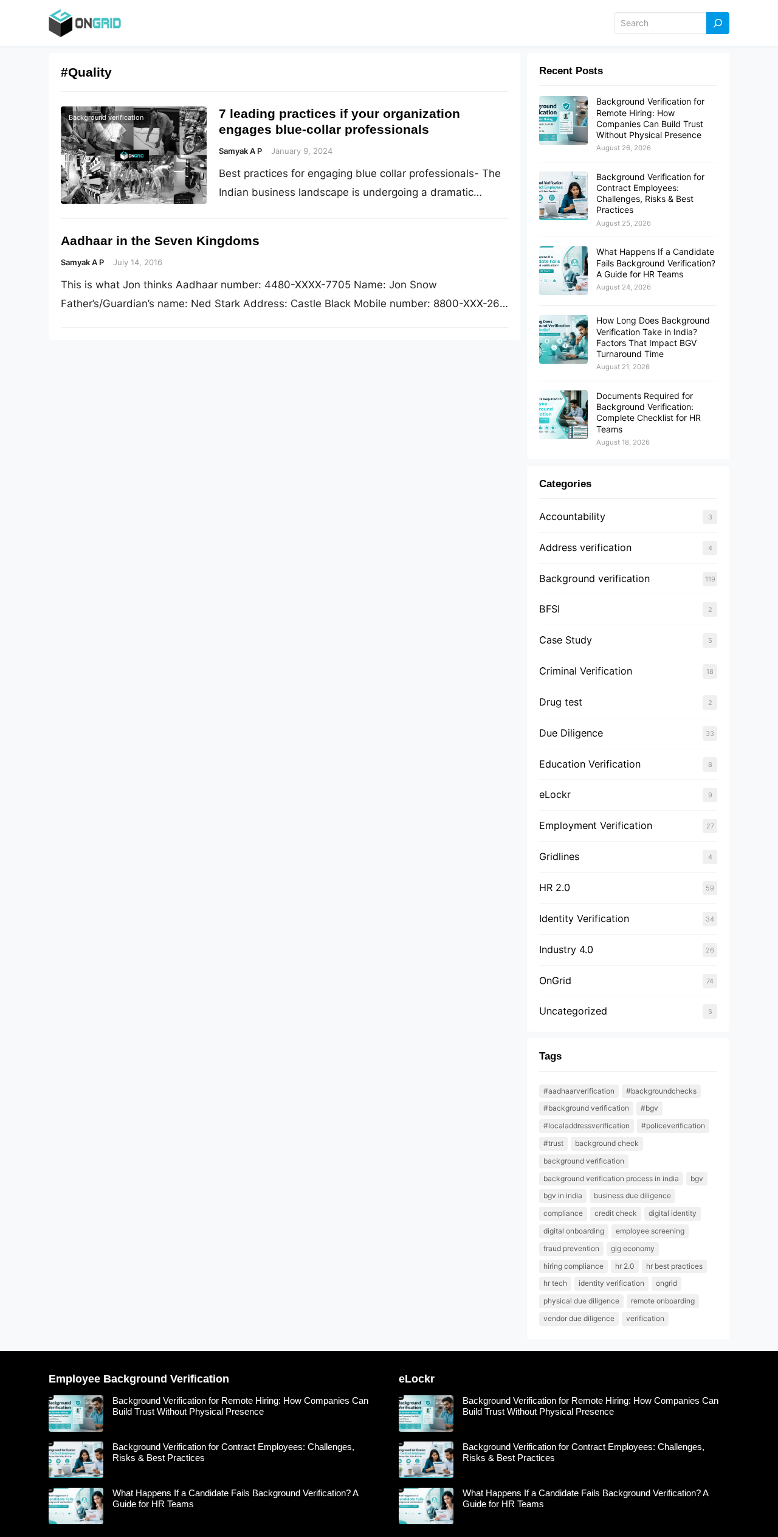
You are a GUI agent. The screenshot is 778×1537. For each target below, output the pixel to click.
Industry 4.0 (566, 949)
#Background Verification (586, 1107)
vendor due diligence (578, 1318)
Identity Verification (584, 918)
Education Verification (590, 764)
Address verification (585, 547)
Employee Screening (650, 1230)
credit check (615, 1213)
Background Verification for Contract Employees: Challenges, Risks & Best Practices (650, 193)
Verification (645, 1318)
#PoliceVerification (673, 1125)
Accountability (572, 516)
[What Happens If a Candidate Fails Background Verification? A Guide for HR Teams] (563, 271)
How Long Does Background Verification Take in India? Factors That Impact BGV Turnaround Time (653, 337)
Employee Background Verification (139, 1379)
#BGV (649, 1107)
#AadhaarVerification (578, 1090)
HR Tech (555, 1283)
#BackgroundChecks (661, 1090)
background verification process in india (611, 1178)
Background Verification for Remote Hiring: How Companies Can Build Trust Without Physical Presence (650, 118)
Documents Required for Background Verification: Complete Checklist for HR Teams (648, 412)
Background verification (106, 117)
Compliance (563, 1213)
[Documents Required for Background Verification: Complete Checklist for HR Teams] (563, 415)
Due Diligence (571, 733)
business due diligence (632, 1195)
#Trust (553, 1143)
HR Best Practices (674, 1266)
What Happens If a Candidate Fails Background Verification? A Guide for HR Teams (655, 262)
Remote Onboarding (663, 1300)
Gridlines (559, 856)
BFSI (549, 609)
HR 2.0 (554, 887)
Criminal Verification (585, 671)
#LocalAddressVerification (586, 1125)
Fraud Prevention (571, 1248)
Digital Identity (673, 1213)
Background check (607, 1143)
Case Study (565, 640)
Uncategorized (573, 1011)
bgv (696, 1178)
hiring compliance (573, 1266)
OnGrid (555, 980)
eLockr (555, 794)
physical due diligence (581, 1300)
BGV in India (562, 1195)
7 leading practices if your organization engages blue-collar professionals (339, 121)
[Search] (717, 23)
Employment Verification (595, 825)
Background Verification (583, 1160)
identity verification (611, 1283)
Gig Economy (633, 1248)
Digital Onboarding (573, 1230)
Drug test (560, 702)
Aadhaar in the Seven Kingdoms (160, 241)
